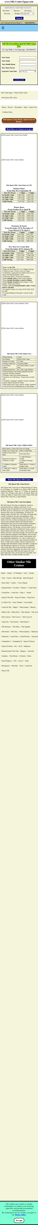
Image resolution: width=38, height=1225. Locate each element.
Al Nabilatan (18, 573)
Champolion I (6, 641)
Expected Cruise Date (9, 71)
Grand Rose (6, 592)
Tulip (26, 661)
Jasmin (29, 592)
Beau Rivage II (28, 578)
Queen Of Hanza (29, 641)
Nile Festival (14, 622)
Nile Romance (6, 627)
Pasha (29, 656)
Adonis (9, 573)
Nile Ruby (16, 627)
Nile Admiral (25, 612)
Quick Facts (33, 107)
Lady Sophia (28, 602)
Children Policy (8, 112)
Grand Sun (14, 592)
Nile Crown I (16, 617)
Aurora (9, 578)
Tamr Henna (14, 656)
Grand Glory (32, 588)
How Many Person (8, 68)
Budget (17, 13)
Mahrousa (27, 646)
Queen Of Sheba (7, 646)
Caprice (13, 583)
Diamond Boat (6, 588)
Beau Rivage (17, 578)
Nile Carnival (6, 617)
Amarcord (35, 636)
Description (18, 107)
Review (10, 107)
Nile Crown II (27, 617)
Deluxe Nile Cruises (20, 93)
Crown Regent (22, 583)
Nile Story (14, 631)
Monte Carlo (6, 612)
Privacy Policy (20, 1215)
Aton (3, 578)
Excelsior (16, 588)
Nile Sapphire (25, 627)
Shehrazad (5, 636)
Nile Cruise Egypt (7, 93)
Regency (23, 651)
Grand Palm (14, 636)
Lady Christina (17, 602)
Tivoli (21, 666)
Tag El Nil (5, 622)
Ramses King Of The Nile (10, 651)
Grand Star (28, 666)
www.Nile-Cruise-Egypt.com (19, 1)
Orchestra (22, 656)
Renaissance (6, 666)
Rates (25, 107)
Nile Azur (35, 612)
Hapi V (22, 592)
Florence (23, 588)
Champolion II (17, 641)
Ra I (15, 646)
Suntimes (5, 656)
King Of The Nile (7, 597)
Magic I (15, 607)
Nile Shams (5, 631)
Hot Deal (6, 10)
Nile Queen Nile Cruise (9, 97)
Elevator (7, 13)
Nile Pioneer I (24, 622)
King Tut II (31, 597)
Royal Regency (7, 661)
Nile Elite (15, 666)
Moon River (16, 612)
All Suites (28, 10)
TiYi (15, 661)
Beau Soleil (5, 583)
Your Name (6, 57)
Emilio (3, 573)
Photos (4, 107)
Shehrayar (34, 631)
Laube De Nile (6, 607)
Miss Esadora (24, 607)
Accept (19, 1220)
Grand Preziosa (25, 636)
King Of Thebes (20, 597)
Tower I (20, 661)
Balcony (17, 10)
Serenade (31, 651)
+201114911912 (30, 23)
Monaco (33, 607)
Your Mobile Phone (8, 64)
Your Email (6, 61)
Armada (31, 573)
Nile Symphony (24, 631)
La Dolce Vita (6, 602)
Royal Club (5, 670)
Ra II (20, 646)
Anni (25, 573)
